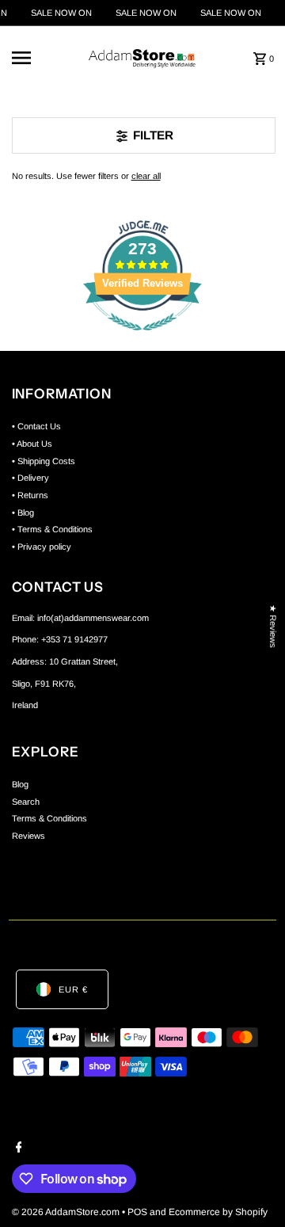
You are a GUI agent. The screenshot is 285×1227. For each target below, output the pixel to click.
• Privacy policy (41, 546)
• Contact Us (36, 426)
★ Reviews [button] (273, 626)
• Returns (30, 495)
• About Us (32, 443)
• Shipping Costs (43, 461)
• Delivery (30, 477)
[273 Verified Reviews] (142, 340)
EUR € (73, 989)
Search (26, 801)
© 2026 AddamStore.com (67, 1211)
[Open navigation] (38, 58)
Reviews (28, 835)
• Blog (23, 512)
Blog (20, 784)
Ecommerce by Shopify (218, 1211)
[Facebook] (17, 1148)
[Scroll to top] (251, 1185)
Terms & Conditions (49, 818)
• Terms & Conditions (52, 529)
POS (137, 1211)
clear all (146, 176)
